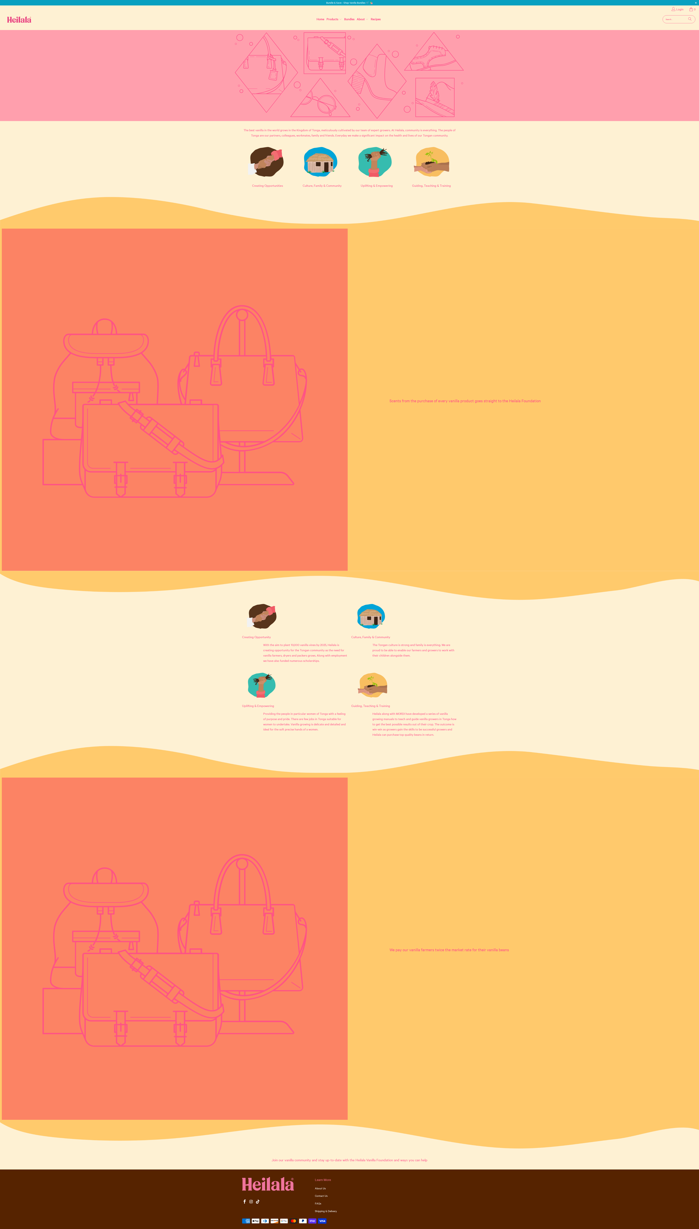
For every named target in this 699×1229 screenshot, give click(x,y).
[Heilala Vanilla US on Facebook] (245, 1202)
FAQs (318, 1203)
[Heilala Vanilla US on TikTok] (257, 1202)
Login (680, 9)
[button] (334, 19)
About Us (320, 1188)
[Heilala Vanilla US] (13, 19)
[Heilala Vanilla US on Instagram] (251, 1202)
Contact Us (321, 1196)
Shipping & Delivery (326, 1211)
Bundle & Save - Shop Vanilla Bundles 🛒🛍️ (349, 2)
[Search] (689, 19)
